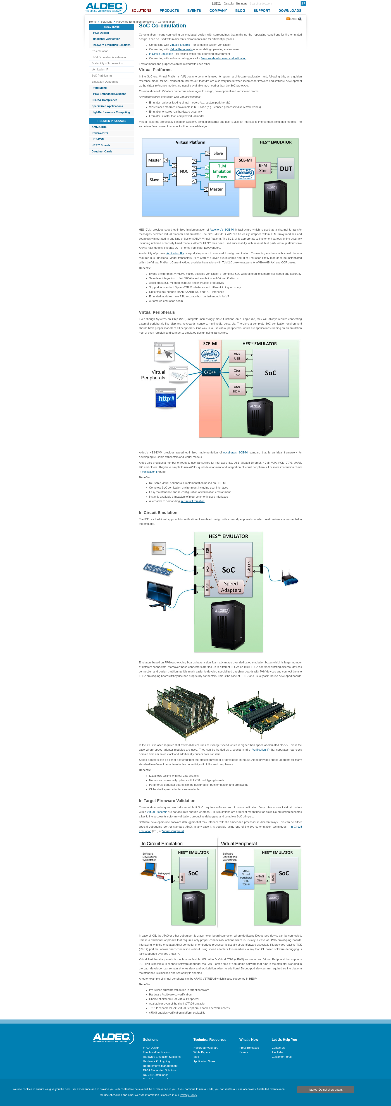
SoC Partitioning (102, 75)
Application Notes (204, 1061)
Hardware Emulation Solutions (111, 45)
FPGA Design (100, 32)
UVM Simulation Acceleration (109, 57)
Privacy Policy (188, 1095)
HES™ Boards (101, 145)
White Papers (201, 1052)
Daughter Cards (102, 151)
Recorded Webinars (205, 1047)
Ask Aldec (278, 1052)
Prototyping (99, 87)
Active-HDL (99, 127)
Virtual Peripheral (173, 831)
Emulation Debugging (105, 81)
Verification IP (100, 69)
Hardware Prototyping (156, 1061)
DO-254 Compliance (104, 100)
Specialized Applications (107, 106)
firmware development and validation (223, 58)
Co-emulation (100, 51)
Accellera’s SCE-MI (222, 229)
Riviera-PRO (100, 133)
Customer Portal (282, 1056)
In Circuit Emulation (161, 53)
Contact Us (278, 1047)
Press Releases (249, 1047)
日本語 (216, 3)
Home (93, 21)
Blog (196, 1056)
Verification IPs (175, 253)
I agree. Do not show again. (326, 1089)
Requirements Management (160, 1065)
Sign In (229, 3)
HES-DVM (98, 139)
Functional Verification (106, 39)
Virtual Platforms (180, 44)
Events (243, 1052)
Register (241, 3)
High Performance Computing (111, 112)
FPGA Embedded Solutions (109, 94)
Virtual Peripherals (181, 49)
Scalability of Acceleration (107, 63)
